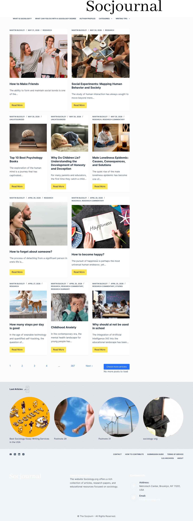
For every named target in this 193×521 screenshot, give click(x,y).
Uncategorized (17, 119)
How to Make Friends (24, 84)
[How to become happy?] (100, 226)
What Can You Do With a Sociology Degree (55, 19)
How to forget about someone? (31, 251)
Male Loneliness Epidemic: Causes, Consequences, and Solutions (110, 161)
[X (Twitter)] (15, 454)
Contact (117, 454)
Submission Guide (155, 454)
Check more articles (117, 366)
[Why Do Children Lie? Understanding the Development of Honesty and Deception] (69, 138)
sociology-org (150, 438)
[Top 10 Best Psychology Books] (28, 138)
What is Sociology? (22, 19)
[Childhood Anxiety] (69, 307)
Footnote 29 (60, 438)
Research (47, 30)
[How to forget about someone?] (38, 224)
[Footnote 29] (74, 417)
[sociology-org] (163, 417)
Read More (18, 106)
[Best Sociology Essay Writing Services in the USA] (30, 417)
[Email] (11, 454)
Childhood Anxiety (63, 327)
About (180, 458)
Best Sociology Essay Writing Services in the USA (29, 440)
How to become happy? (88, 254)
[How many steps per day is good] (28, 304)
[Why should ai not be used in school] (111, 304)
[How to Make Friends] (38, 56)
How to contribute (134, 454)
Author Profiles (87, 19)
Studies (119, 286)
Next (89, 365)
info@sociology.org (149, 499)
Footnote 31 (105, 438)
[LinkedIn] (19, 454)
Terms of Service (175, 454)
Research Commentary (114, 119)
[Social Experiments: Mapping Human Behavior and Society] (100, 56)
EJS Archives (167, 458)
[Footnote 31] (119, 417)
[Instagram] (23, 454)
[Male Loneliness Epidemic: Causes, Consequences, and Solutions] (111, 138)
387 (73, 365)
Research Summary (60, 289)
